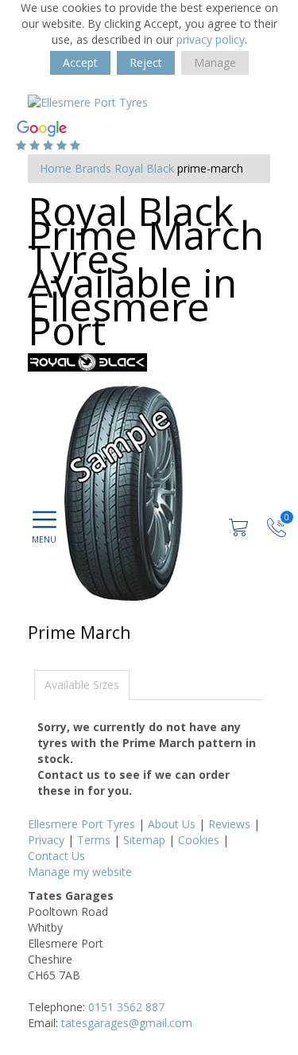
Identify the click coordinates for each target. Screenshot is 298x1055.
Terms (93, 839)
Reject (146, 62)
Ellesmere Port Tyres (81, 823)
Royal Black (144, 168)
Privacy (46, 839)
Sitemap (144, 839)
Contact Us (56, 855)
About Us (171, 823)
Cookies (198, 839)
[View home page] (88, 101)
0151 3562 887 (126, 1006)
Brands (93, 168)
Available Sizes (82, 684)
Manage (215, 62)
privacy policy (210, 39)
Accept (80, 62)
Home (56, 168)
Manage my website (80, 871)
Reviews (229, 823)
